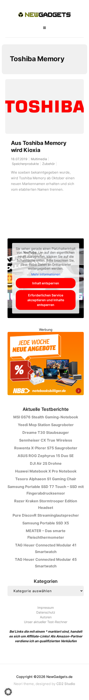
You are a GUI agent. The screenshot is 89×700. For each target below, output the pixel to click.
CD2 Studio (65, 684)
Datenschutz (45, 612)
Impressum (45, 607)
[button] (8, 692)
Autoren (46, 617)
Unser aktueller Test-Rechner (45, 622)
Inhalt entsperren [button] (45, 283)
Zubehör (48, 164)
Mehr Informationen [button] (45, 274)
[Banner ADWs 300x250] (46, 364)
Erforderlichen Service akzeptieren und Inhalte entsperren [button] (45, 300)
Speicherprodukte (25, 164)
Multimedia (39, 159)
